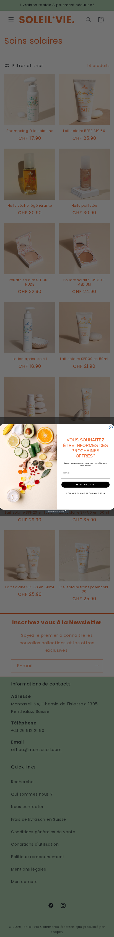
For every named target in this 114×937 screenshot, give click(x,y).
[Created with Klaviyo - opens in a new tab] (57, 511)
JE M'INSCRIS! (86, 484)
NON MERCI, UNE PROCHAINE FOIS (85, 493)
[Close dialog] (111, 427)
